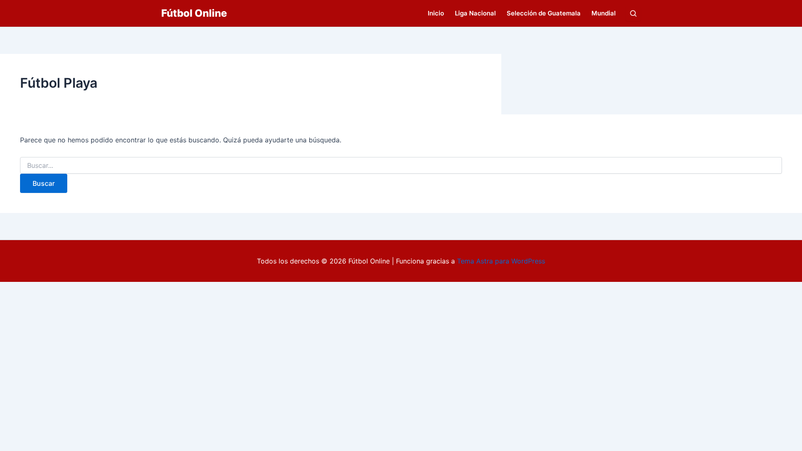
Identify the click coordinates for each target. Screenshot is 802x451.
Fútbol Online (194, 13)
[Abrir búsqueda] (633, 13)
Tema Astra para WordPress (501, 261)
